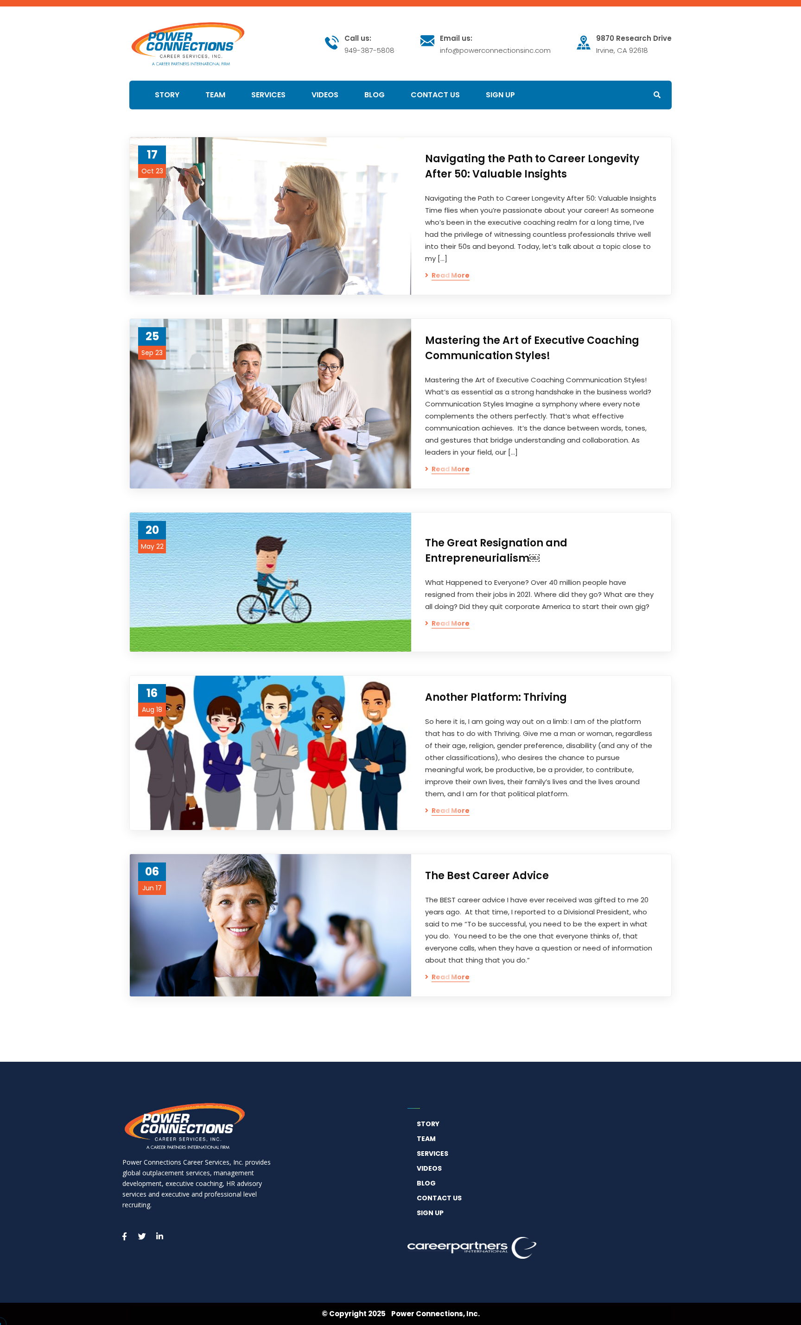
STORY (428, 1123)
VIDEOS (429, 1168)
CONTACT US (439, 1198)
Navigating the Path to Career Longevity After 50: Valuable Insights (532, 166)
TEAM (426, 1138)
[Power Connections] (187, 42)
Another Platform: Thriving (496, 697)
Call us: (357, 38)
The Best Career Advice (487, 876)
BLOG (426, 1183)
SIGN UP (430, 1212)
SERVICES (432, 1153)
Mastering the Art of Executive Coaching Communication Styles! (532, 348)
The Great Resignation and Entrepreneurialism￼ (496, 550)
